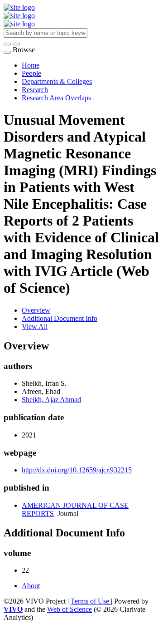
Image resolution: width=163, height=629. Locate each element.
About (31, 586)
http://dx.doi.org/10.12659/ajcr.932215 (77, 470)
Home (30, 65)
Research (35, 89)
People (31, 73)
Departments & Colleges (57, 81)
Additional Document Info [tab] (59, 318)
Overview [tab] (36, 310)
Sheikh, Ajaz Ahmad (51, 399)
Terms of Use (91, 601)
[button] (7, 44)
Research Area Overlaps (56, 98)
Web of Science (69, 609)
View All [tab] (35, 326)
